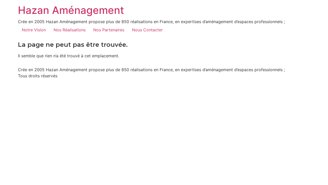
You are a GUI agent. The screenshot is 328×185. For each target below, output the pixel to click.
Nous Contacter (147, 29)
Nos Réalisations (70, 29)
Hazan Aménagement (71, 10)
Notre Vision (34, 29)
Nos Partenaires (108, 29)
